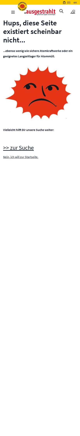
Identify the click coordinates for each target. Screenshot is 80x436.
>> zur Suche (18, 147)
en (75, 2)
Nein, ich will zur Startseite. (20, 157)
